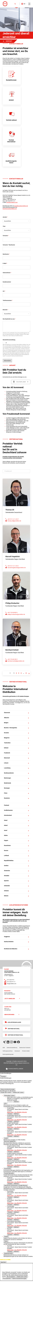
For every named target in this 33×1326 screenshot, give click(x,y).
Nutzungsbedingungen (8, 1054)
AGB (4, 1047)
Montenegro (7, 778)
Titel (4, 226)
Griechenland (8, 815)
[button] (23, 3)
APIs (5, 1103)
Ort (4, 291)
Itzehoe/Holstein (8, 941)
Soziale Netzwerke (9, 1173)
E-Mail (5, 263)
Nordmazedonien (9, 773)
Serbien (6, 865)
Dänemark (7, 758)
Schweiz (6, 890)
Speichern (3, 1262)
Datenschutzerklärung (12, 1047)
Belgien (6, 722)
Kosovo (6, 850)
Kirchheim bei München (10, 948)
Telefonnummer (7, 300)
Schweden (7, 885)
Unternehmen (7, 272)
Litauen (6, 763)
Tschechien (7, 742)
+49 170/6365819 (12, 612)
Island (5, 825)
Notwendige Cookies (9, 1095)
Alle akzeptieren (11, 1276)
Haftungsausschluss (7, 1051)
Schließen (3, 1076)
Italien (6, 835)
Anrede (5, 217)
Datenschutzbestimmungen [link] (8, 1089)
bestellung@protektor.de (21, 206)
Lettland (6, 855)
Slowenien (7, 870)
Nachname (6, 254)
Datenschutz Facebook (24, 1047)
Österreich (7, 712)
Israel (5, 830)
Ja (6, 342)
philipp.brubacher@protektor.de (16, 614)
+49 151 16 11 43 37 (13, 519)
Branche (5, 309)
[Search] (15, 4)
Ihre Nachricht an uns (9, 319)
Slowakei (6, 875)
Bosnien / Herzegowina (10, 727)
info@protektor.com (12, 202)
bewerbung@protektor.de (10, 208)
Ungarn (6, 840)
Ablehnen (16, 1101)
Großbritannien (8, 810)
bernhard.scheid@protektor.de (15, 661)
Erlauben (10, 1101)
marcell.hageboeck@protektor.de (16, 567)
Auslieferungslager (14, 1022)
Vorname (6, 235)
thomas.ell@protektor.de (14, 521)
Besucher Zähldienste (9, 1141)
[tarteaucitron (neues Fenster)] (5, 1260)
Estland (6, 748)
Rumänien (7, 798)
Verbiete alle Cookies (18, 1092)
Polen (5, 793)
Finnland (6, 805)
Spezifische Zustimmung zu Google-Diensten (15, 1185)
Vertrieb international (15, 1035)
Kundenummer (7, 282)
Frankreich (7, 753)
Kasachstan (7, 845)
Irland (5, 820)
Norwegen (7, 788)
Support (6, 1236)
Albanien (6, 717)
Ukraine (6, 895)
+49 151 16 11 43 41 (13, 566)
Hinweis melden (26, 1051)
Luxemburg (7, 768)
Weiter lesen (10, 1112)
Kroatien (6, 732)
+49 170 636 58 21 (12, 659)
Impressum (17, 1051)
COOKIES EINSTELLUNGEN (15, 1068)
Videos (6, 1241)
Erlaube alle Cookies (6, 1092)
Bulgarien (7, 737)
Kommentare (7, 1168)
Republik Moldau (8, 860)
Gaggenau (7, 936)
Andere (6, 1138)
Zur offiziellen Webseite (20, 1112)
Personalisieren (7, 1278)
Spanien (6, 880)
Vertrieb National (14, 1028)
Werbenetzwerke (8, 1253)
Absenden (7, 360)
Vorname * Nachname (9, 245)
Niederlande (7, 783)
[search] (16, 471)
